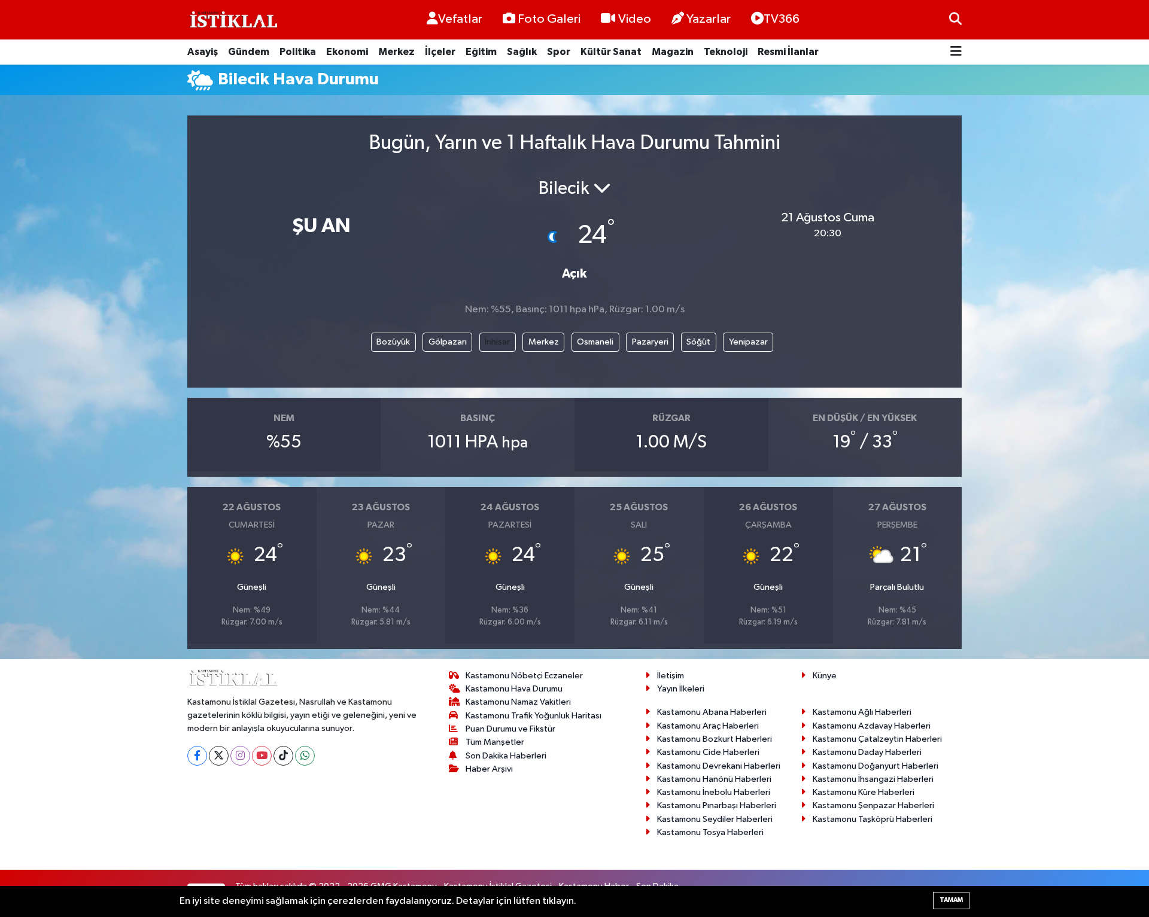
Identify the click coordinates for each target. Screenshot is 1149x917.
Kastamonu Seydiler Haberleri (715, 819)
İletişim (670, 675)
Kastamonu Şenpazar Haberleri (873, 805)
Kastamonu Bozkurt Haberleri (714, 739)
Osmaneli (595, 341)
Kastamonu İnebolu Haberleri (713, 792)
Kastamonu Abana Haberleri (712, 712)
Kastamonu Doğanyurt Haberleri (875, 765)
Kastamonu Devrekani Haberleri (718, 765)
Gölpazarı (447, 341)
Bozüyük (393, 341)
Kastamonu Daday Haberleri (867, 752)
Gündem (248, 52)
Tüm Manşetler (495, 742)
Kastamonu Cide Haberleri (708, 752)
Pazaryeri (650, 341)
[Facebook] (197, 756)
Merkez (396, 52)
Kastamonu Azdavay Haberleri (872, 725)
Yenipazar (748, 341)
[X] (219, 756)
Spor (558, 52)
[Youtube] (262, 756)
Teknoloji (725, 52)
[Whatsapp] (305, 756)
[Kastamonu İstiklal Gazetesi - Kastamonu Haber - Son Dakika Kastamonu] (232, 20)
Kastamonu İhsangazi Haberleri (873, 779)
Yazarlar (708, 19)
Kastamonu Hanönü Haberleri (714, 779)
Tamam (951, 900)
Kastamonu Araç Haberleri (708, 725)
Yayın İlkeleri (680, 688)
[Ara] (955, 19)
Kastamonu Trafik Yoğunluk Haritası (533, 715)
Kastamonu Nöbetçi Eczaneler (524, 675)
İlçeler (440, 52)
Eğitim (481, 52)
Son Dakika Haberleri (506, 755)
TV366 (782, 19)
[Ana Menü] (956, 52)
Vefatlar (460, 19)
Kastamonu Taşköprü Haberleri (872, 819)
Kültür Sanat (611, 52)
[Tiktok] (283, 756)
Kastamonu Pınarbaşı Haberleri (716, 805)
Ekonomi (347, 52)
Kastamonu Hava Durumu (514, 688)
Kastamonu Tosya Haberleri (710, 832)
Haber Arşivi (489, 768)
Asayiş (202, 52)
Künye (825, 675)
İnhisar (497, 341)
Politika (297, 52)
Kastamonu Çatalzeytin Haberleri (877, 739)
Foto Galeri (549, 19)
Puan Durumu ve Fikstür (510, 728)
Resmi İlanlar (788, 52)
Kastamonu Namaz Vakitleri (518, 701)
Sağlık (522, 52)
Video (634, 19)
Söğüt (698, 341)
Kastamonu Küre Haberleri (863, 792)
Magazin (673, 52)
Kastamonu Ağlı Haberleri (862, 712)
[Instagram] (240, 756)
